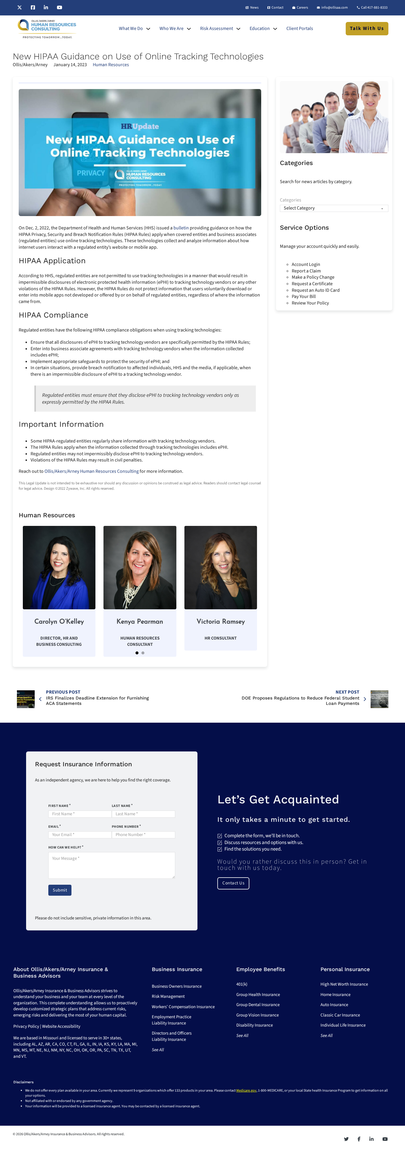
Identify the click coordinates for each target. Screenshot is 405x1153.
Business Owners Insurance (177, 986)
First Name (58, 805)
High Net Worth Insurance (344, 984)
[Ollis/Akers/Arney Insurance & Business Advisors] (47, 28)
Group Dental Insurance (258, 1005)
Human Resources (111, 64)
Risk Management (168, 996)
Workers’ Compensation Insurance (183, 1007)
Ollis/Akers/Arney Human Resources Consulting (91, 471)
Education (260, 29)
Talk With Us (367, 28)
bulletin (181, 228)
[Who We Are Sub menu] (188, 28)
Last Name (121, 805)
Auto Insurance (334, 1005)
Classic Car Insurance (340, 1015)
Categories (290, 200)
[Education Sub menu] (275, 28)
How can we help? (64, 847)
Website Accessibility (61, 1026)
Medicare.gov (246, 1090)
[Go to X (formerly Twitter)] (19, 7)
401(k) (242, 984)
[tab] (136, 652)
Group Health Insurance (258, 995)
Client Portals (299, 29)
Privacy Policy (26, 1026)
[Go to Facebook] (32, 7)
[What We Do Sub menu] (148, 28)
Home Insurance (335, 995)
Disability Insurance (254, 1025)
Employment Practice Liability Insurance (171, 1020)
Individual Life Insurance (343, 1025)
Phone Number (125, 826)
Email (53, 826)
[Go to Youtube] (59, 7)
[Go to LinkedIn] (45, 7)
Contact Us (233, 883)
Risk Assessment (216, 29)
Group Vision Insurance (257, 1015)
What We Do (131, 29)
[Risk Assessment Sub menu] (238, 28)
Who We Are (172, 29)
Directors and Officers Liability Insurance (172, 1036)
